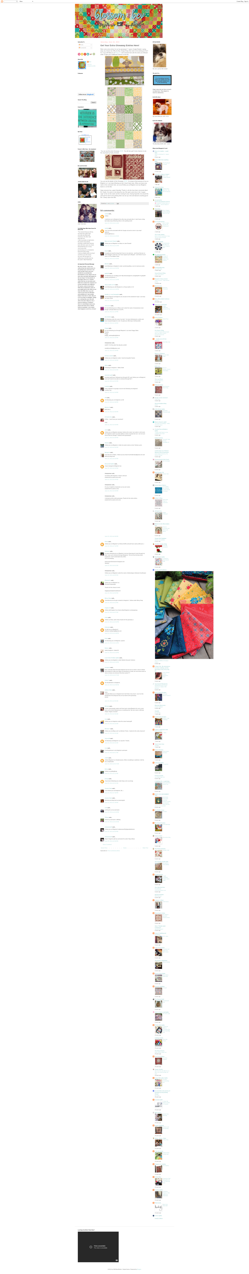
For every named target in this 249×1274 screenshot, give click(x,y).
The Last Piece (159, 379)
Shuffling (157, 745)
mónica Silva (108, 690)
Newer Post (104, 848)
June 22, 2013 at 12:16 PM (112, 279)
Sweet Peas (165, 319)
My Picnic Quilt (166, 1013)
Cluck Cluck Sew (159, 744)
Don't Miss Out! (166, 342)
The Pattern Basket (160, 848)
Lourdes (107, 386)
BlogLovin (118, 52)
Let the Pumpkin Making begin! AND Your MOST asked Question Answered (162, 333)
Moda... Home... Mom (160, 1138)
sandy (106, 213)
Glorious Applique (160, 986)
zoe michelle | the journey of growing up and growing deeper (162, 1092)
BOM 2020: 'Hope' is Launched (165, 501)
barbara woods (109, 355)
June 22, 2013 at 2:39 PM (111, 360)
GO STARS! (108, 317)
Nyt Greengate (166, 461)
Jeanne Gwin (108, 788)
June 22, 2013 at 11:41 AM (112, 245)
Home (124, 848)
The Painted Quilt (159, 999)
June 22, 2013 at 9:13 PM (111, 602)
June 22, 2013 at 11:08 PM (112, 633)
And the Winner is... (159, 380)
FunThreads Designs (160, 717)
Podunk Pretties (159, 187)
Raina (106, 541)
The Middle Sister (159, 810)
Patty (106, 638)
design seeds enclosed (161, 397)
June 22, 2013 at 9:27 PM (111, 612)
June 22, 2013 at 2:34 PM (111, 350)
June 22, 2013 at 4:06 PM (111, 411)
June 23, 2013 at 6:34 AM (111, 733)
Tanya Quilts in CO (110, 284)
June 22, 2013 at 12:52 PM (112, 300)
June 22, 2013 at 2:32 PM (111, 337)
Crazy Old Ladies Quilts (161, 1078)
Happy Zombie (159, 1069)
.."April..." (165, 732)
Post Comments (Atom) (114, 850)
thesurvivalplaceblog (160, 403)
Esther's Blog (158, 498)
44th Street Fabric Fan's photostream (87, 140)
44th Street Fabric (160, 947)
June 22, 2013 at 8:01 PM (111, 565)
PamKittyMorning (159, 267)
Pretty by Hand (159, 775)
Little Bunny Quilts (160, 409)
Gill (106, 397)
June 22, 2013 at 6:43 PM (111, 468)
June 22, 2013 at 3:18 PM (111, 392)
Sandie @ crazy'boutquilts (112, 294)
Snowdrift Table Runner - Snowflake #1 (166, 441)
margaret (107, 667)
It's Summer (157, 712)
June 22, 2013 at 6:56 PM (111, 536)
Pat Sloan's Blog (159, 330)
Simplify (157, 711)
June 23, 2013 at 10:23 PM (112, 812)
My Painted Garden (160, 823)
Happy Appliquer (159, 1125)
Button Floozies (159, 750)
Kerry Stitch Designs (160, 692)
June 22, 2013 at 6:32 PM (111, 458)
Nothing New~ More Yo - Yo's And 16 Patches (166, 190)
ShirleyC (107, 551)
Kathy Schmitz (159, 438)
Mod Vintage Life (159, 472)
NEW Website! (158, 896)
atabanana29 (108, 827)
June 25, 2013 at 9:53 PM (111, 831)
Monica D (107, 407)
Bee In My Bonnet (159, 221)
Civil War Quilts (159, 241)
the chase (157, 1095)
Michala (107, 706)
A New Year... (166, 1139)
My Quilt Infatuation (160, 254)
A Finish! (165, 987)
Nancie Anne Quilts (160, 973)
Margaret (107, 452)
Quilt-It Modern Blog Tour (161, 1052)
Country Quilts (159, 1190)
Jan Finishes (166, 1165)
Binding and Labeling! (160, 539)
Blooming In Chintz (160, 913)
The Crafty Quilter (160, 234)
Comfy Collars (159, 1218)
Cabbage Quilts (159, 1038)
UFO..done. (165, 936)
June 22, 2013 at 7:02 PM (111, 546)
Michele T (107, 728)
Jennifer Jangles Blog (161, 544)
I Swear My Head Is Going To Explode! (166, 1103)
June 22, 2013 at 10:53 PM (112, 622)
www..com (85, 134)
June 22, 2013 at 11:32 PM (112, 652)
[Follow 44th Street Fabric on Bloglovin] (86, 95)
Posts (81, 44)
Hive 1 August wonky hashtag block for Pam (166, 212)
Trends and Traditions (161, 570)
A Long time (165, 764)
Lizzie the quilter (159, 762)
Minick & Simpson (160, 353)
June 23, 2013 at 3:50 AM (111, 701)
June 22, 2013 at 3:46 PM (111, 402)
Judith (106, 758)
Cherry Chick (158, 836)
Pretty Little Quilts (160, 1025)
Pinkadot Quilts (159, 385)
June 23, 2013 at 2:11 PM (111, 773)
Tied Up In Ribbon (159, 1056)
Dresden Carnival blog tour (166, 1081)
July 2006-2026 (158, 269)
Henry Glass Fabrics (160, 485)
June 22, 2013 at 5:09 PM (111, 437)
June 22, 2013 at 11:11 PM (112, 643)
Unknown (107, 627)
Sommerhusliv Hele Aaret (162, 459)
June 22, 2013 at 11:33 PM (112, 662)
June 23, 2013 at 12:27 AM (112, 675)
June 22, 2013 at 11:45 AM (112, 258)
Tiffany (107, 817)
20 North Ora (108, 417)
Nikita (106, 365)
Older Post (145, 848)
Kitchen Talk (166, 473)
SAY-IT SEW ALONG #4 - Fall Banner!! (166, 225)
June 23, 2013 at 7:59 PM (111, 802)
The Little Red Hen (160, 887)
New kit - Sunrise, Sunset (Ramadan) (166, 369)
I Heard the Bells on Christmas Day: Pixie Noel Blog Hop (166, 1029)
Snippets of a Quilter (160, 1164)
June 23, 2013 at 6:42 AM (111, 743)
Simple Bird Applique (160, 538)
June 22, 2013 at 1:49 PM (111, 323)
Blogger (139, 1269)
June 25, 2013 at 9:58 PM (111, 841)
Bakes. (107, 648)
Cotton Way (158, 1177)
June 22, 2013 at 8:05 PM (111, 575)
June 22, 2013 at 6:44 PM (111, 479)
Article (156, 405)
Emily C (107, 680)
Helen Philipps (159, 317)
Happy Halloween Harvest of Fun (166, 308)
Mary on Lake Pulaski (111, 241)
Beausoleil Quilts (109, 464)
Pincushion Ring (166, 837)
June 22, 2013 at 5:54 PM (111, 447)
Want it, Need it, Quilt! (161, 422)
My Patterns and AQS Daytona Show (166, 916)
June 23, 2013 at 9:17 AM (111, 752)
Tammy (107, 443)
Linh (106, 807)
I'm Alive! (165, 811)
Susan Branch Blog (160, 273)
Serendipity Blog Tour (160, 777)
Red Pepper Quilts (160, 557)
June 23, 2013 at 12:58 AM (112, 685)
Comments (83, 47)
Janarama (107, 305)
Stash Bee (157, 209)
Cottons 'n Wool (159, 900)
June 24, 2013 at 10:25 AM (112, 821)
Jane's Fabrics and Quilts (162, 1012)
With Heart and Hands (161, 304)
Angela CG (108, 608)
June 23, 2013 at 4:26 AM (111, 714)
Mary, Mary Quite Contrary (162, 299)
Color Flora (157, 399)
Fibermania (158, 1203)
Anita (106, 617)
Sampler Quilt (166, 850)
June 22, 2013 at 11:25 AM (112, 236)
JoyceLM (107, 738)
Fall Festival (165, 901)
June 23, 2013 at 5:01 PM (111, 783)
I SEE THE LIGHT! (159, 274)
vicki (106, 430)
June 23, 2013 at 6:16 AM (111, 723)
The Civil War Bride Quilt (161, 861)
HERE (121, 151)
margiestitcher (159, 874)
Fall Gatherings (166, 824)
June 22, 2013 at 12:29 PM (112, 289)
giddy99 (107, 273)
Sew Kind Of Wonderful (161, 684)
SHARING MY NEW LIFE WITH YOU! (166, 951)
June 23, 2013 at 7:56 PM (111, 793)
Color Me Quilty (159, 1151)
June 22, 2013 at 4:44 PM (111, 424)
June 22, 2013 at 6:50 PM (111, 491)
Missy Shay (108, 598)
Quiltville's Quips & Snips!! (162, 174)
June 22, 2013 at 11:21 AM (112, 223)
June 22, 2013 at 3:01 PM (111, 370)
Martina (107, 264)
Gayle (106, 251)
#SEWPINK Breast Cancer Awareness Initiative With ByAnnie (161, 687)
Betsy (106, 769)
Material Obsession (160, 705)
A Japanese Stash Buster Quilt (166, 560)
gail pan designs (159, 894)
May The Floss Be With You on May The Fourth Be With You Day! (162, 1072)
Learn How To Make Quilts (112, 658)
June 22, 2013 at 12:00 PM (112, 268)
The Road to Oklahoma (161, 960)
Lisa (106, 719)
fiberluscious (158, 286)
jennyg (106, 778)
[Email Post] (117, 203)
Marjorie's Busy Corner (161, 279)
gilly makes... (158, 1112)
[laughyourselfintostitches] (87, 161)
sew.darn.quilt (108, 375)
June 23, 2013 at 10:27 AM (112, 764)
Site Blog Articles (159, 1051)
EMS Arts (157, 366)
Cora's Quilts (158, 1215)
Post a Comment (107, 844)
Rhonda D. (107, 580)
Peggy (106, 328)
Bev (90, 61)
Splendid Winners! (159, 929)
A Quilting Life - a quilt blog (162, 781)
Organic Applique (159, 706)
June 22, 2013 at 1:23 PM (111, 311)
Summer (157, 300)
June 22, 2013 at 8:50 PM (111, 593)
